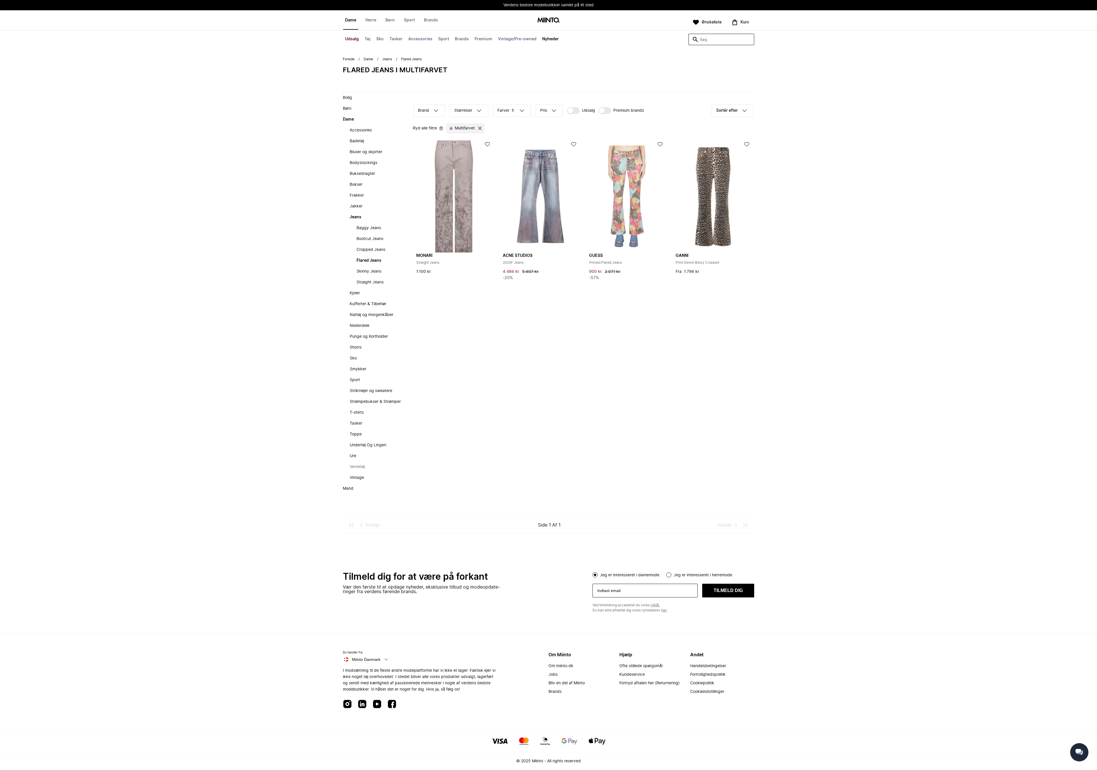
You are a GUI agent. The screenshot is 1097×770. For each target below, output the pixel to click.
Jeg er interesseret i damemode (629, 575)
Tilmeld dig (728, 590)
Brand (423, 111)
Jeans (387, 59)
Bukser (356, 185)
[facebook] (392, 704)
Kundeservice (632, 675)
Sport (443, 39)
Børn (390, 20)
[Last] (745, 525)
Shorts (356, 347)
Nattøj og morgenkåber (371, 315)
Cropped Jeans (371, 250)
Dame (350, 20)
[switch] (581, 110)
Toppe (356, 434)
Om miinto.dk (560, 666)
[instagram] (347, 704)
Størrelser (463, 111)
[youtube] (377, 704)
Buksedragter (362, 174)
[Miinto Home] (548, 20)
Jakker (356, 206)
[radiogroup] (673, 574)
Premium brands (628, 111)
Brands (462, 39)
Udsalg (352, 39)
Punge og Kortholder (369, 337)
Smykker (358, 369)
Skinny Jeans (369, 271)
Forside (349, 59)
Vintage (357, 478)
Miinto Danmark (366, 659)
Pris (543, 111)
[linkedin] (362, 704)
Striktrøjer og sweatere (371, 391)
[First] (352, 525)
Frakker (357, 195)
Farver (505, 111)
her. (664, 610)
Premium (483, 39)
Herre (370, 20)
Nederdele (359, 326)
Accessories (420, 39)
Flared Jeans (369, 261)
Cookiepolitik (702, 683)
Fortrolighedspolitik (708, 675)
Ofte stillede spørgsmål (640, 666)
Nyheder (550, 39)
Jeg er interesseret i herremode (703, 575)
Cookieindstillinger (707, 692)
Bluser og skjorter (366, 152)
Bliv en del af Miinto (566, 683)
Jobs (553, 675)
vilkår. (655, 605)
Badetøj (357, 141)
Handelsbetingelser (708, 666)
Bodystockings (363, 163)
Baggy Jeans (369, 228)
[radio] (595, 574)
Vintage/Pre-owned (517, 39)
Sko (380, 39)
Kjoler (355, 293)
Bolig (347, 98)
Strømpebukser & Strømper (375, 402)
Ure (353, 456)
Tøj (368, 39)
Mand (348, 489)
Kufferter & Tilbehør (368, 304)
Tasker (396, 39)
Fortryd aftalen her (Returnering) (649, 683)
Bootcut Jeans (370, 239)
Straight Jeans (370, 282)
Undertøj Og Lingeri (368, 445)
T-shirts (357, 413)
